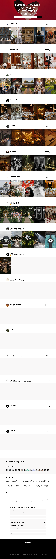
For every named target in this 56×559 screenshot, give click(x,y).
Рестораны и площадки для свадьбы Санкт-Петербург (28, 482)
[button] (55, 1)
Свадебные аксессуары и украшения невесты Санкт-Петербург (13, 486)
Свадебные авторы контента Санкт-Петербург (12, 482)
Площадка (17, 24)
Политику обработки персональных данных (36, 553)
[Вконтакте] (28, 549)
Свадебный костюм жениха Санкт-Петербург (42, 485)
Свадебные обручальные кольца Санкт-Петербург (42, 486)
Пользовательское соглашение (27, 553)
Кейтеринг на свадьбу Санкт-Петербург (26, 485)
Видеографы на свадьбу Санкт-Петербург (11, 481)
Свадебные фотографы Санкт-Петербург (11, 480)
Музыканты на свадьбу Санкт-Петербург (41, 482)
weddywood (28, 542)
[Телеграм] (26, 549)
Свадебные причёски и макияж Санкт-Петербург (27, 481)
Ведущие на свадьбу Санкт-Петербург (41, 480)
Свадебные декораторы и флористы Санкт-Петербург (43, 481)
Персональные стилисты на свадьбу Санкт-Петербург (13, 485)
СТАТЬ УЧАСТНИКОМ (10, 466)
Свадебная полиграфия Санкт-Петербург (26, 486)
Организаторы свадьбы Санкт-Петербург (26, 480)
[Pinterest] (30, 549)
